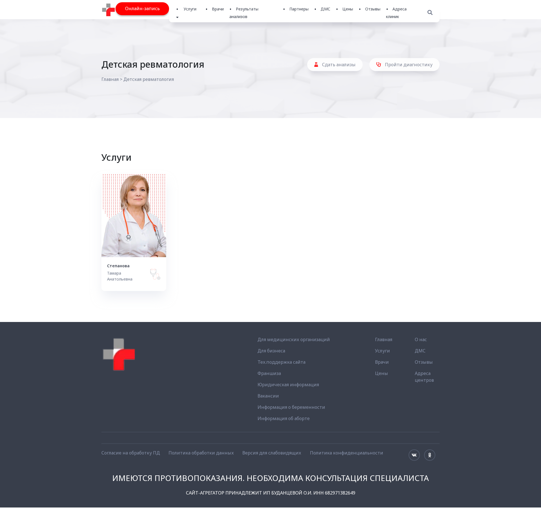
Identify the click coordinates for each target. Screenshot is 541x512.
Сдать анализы (338, 64)
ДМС (325, 9)
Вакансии (268, 396)
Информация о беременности (291, 407)
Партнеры (299, 9)
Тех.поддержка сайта (281, 362)
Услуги (382, 351)
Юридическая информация (288, 384)
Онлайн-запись (142, 8)
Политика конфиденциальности (346, 453)
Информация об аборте (284, 418)
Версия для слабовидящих (271, 453)
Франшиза (269, 373)
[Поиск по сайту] (430, 12)
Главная (110, 79)
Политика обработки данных (201, 453)
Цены (347, 9)
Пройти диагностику (408, 64)
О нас (421, 339)
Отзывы (372, 9)
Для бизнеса (271, 351)
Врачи (218, 9)
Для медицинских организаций (294, 339)
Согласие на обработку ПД (130, 453)
